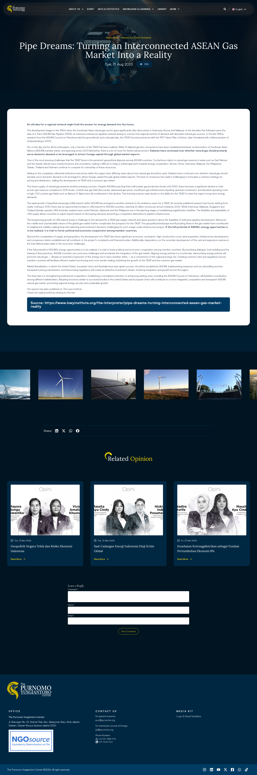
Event (90, 9)
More (173, 9)
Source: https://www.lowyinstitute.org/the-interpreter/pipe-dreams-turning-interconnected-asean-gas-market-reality (126, 304)
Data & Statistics (108, 9)
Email (71, 616)
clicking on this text (65, 292)
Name (71, 605)
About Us (74, 9)
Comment (73, 589)
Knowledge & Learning (136, 9)
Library (162, 9)
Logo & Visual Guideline (188, 716)
